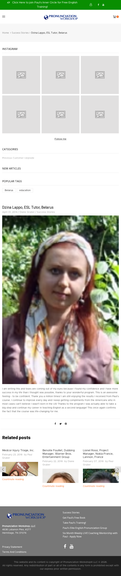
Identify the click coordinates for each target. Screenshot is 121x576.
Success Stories (20, 32)
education (25, 190)
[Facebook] (98, 5)
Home (5, 32)
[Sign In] (91, 4)
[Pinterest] (65, 423)
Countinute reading (13, 479)
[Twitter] (60, 423)
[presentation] (3, 469)
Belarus (9, 190)
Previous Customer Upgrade (18, 158)
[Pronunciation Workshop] (60, 16)
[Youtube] (103, 5)
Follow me (60, 139)
